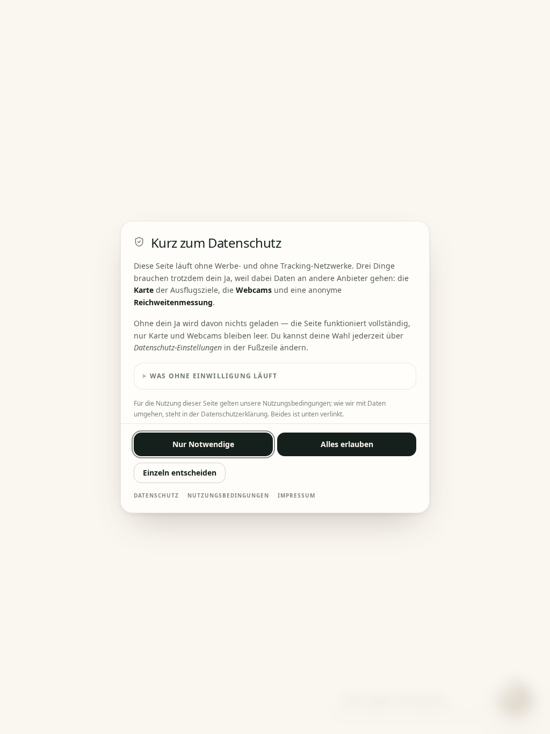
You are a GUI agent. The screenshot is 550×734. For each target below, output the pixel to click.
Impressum (296, 495)
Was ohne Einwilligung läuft (213, 376)
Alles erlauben (347, 444)
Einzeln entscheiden (179, 472)
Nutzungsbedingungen (228, 495)
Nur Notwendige (203, 444)
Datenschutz (156, 495)
